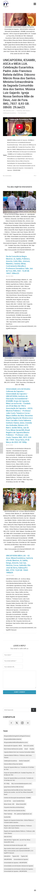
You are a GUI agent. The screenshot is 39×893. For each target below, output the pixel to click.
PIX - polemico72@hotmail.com (23, 814)
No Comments (22, 113)
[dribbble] (27, 722)
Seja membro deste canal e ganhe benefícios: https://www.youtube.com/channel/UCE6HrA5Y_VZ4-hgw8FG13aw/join (18, 851)
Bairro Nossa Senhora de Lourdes (13, 749)
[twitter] (16, 722)
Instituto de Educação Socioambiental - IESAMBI (17, 797)
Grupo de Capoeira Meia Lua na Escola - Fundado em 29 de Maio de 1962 (18, 779)
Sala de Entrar (8, 836)
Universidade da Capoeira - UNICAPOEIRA (15, 862)
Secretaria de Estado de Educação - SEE (15, 845)
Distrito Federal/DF (24, 761)
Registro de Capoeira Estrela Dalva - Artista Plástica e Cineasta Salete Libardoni (19, 821)
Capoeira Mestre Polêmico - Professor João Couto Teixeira (18, 756)
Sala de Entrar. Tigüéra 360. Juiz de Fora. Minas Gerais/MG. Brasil (17, 841)
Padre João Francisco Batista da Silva (14, 810)
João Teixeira (26, 110)
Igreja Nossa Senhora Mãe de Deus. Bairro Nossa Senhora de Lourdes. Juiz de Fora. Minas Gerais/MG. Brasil (18, 792)
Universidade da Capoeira (21, 859)
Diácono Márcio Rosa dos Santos (13, 764)
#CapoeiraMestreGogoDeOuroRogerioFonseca (17, 736)
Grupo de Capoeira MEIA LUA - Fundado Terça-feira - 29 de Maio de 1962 (19, 774)
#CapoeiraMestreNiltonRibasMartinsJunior (16, 742)
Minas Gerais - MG (9, 804)
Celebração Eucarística (9, 113)
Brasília (32, 749)
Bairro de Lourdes (29, 745)
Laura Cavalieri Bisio (18, 801)
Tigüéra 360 (24, 856)
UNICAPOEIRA (8, 859)
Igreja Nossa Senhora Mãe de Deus (14, 787)
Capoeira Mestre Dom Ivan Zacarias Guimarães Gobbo (19, 752)
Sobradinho (7, 856)
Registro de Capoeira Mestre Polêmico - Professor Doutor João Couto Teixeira (18, 827)
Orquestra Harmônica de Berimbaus (14, 807)
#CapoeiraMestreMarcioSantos (12, 739)
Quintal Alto (7, 817)
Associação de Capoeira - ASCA (13, 745)
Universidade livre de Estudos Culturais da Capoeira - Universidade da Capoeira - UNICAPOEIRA (18, 870)
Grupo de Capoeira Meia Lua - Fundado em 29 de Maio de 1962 (19, 768)
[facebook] (11, 722)
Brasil (26, 749)
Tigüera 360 (15, 856)
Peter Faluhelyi (8, 814)
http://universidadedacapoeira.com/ (21, 783)
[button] (33, 710)
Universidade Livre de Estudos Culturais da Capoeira (18, 866)
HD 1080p (6, 783)
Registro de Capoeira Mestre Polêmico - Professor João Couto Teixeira (19, 832)
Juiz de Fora (7, 801)
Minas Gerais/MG (21, 804)
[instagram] (22, 722)
